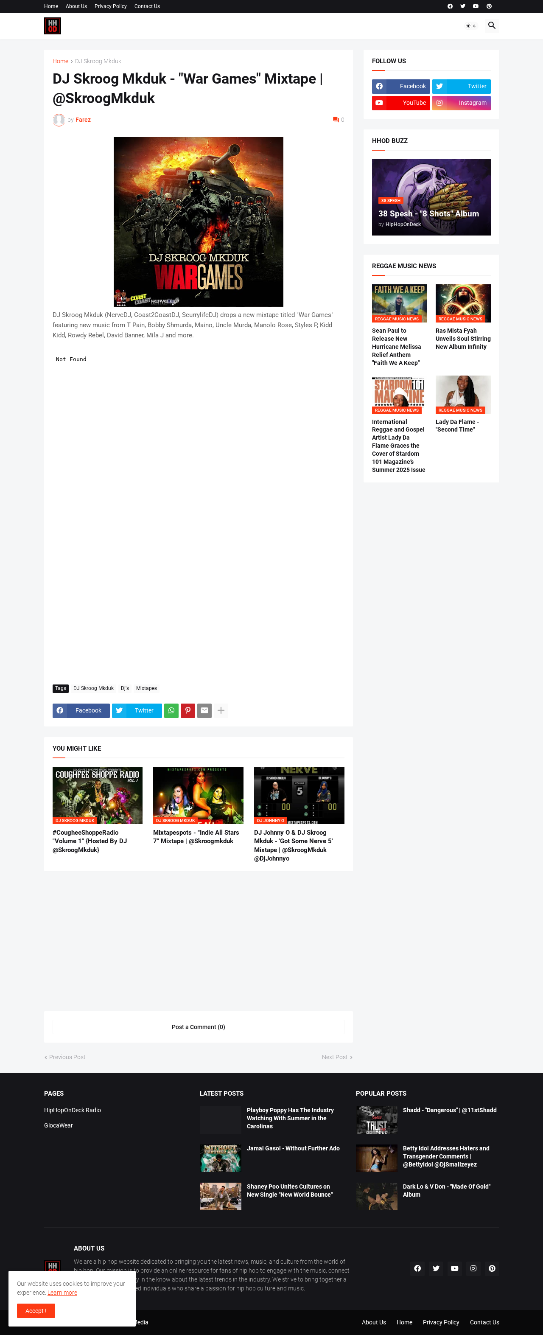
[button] (471, 26)
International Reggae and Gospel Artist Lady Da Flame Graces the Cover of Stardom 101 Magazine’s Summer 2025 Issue (398, 445)
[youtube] (476, 6)
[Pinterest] (188, 711)
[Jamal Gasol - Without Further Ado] (220, 1158)
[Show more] (221, 711)
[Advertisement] (198, 614)
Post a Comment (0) (198, 1027)
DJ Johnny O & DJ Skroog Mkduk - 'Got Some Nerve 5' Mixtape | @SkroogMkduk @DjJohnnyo (293, 845)
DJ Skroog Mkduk (98, 61)
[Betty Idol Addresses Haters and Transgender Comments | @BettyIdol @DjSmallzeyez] (376, 1158)
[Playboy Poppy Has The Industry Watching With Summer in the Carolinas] (220, 1120)
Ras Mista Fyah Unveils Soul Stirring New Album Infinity (463, 338)
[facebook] (450, 6)
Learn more (62, 1292)
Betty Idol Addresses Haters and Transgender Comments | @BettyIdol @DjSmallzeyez (446, 1156)
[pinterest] (489, 6)
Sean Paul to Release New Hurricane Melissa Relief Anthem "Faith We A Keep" (396, 346)
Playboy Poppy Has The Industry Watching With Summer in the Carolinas (290, 1118)
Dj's (125, 688)
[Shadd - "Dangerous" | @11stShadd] (376, 1120)
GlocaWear (58, 1125)
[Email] (204, 711)
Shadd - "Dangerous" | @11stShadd (450, 1110)
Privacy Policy (111, 6)
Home (51, 6)
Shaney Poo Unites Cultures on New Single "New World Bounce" (290, 1190)
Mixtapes (146, 688)
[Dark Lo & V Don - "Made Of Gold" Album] (376, 1196)
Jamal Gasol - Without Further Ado (293, 1148)
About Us (76, 6)
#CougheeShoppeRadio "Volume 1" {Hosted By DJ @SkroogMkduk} (90, 841)
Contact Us (147, 6)
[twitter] (462, 6)
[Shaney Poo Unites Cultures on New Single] (220, 1196)
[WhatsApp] (171, 711)
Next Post (335, 1057)
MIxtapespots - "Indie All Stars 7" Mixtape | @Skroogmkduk (196, 837)
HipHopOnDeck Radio (72, 1110)
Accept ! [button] (36, 1310)
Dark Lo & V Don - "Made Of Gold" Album (446, 1190)
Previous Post (67, 1057)
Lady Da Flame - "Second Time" (457, 425)
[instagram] (473, 1269)
